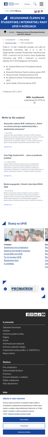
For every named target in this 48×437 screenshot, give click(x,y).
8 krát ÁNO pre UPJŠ (13, 254)
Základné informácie (12, 327)
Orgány (6, 337)
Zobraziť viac (8, 147)
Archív (5, 340)
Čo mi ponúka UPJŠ (12, 257)
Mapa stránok (9, 353)
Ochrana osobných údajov (14, 346)
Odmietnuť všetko (24, 432)
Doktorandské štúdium (13, 370)
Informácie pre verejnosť (13, 343)
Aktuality (11, 32)
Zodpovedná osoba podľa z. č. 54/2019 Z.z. (21, 350)
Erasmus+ (7, 373)
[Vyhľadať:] (36, 4)
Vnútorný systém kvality (13, 333)
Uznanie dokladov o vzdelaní (15, 377)
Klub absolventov (10, 383)
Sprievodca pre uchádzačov (16, 247)
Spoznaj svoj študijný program (17, 250)
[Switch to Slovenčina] (35, 11)
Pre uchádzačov (10, 367)
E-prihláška (9, 263)
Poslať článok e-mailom (10, 43)
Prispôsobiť (24, 426)
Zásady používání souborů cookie (19, 414)
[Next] (42, 288)
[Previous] (5, 288)
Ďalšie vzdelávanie (11, 380)
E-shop (18, 11)
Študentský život (11, 260)
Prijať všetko (24, 419)
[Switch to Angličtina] (38, 11)
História (6, 330)
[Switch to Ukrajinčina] (42, 11)
